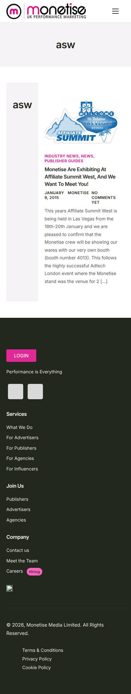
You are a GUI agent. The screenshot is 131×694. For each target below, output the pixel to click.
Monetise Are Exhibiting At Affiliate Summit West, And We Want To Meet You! (80, 176)
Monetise (78, 192)
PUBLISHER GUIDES (64, 160)
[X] (15, 391)
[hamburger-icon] (115, 11)
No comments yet (104, 197)
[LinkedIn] (35, 391)
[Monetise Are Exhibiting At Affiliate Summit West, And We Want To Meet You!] (81, 121)
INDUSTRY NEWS (62, 156)
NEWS (87, 156)
